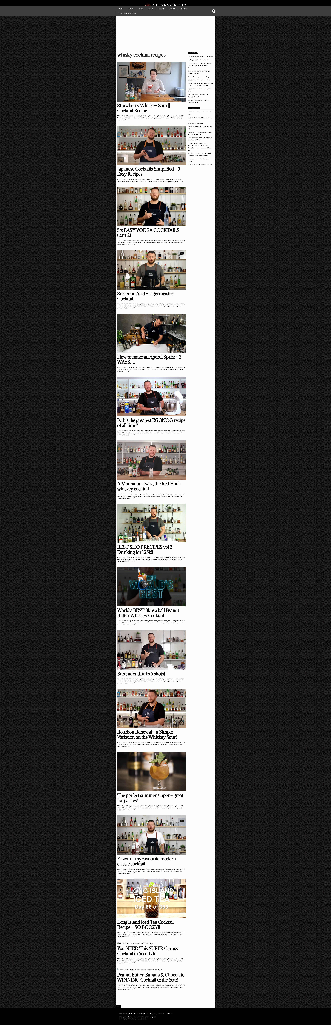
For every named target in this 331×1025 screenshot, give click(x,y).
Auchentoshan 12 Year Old (203, 164)
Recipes (172, 9)
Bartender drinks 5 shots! (141, 674)
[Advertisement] (165, 33)
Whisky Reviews (126, 242)
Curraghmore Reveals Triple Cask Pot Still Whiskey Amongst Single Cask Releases (200, 65)
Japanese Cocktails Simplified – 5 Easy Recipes (148, 171)
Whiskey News (140, 116)
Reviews (121, 9)
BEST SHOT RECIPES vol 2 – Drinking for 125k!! (146, 549)
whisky (153, 118)
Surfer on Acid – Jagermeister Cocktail (145, 296)
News (141, 9)
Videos (134, 118)
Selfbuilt (190, 164)
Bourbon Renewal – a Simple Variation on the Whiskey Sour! (147, 734)
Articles (131, 9)
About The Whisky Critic (125, 1013)
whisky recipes (175, 181)
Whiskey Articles (131, 116)
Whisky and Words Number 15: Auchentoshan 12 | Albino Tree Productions (198, 145)
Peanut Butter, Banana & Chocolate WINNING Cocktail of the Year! (150, 977)
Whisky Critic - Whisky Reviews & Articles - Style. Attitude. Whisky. (136, 1017)
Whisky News (167, 116)
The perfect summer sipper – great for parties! (150, 797)
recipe (125, 118)
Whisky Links (169, 1013)
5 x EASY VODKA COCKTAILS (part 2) (148, 232)
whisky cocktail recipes (171, 118)
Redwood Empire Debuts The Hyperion (200, 56)
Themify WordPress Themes (139, 1019)
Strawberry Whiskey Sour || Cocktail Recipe (143, 108)
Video (124, 116)
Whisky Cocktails (158, 116)
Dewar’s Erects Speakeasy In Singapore (200, 77)
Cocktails (161, 9)
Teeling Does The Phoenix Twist (198, 60)
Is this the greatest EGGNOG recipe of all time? (151, 422)
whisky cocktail (160, 118)
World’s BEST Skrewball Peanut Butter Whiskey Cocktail (148, 612)
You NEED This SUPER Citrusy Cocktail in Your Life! (147, 950)
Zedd (118, 116)
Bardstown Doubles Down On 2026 (199, 80)
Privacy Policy (153, 1013)
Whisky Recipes (176, 116)
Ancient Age (199, 123)
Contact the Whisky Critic (127, 14)
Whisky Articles (149, 116)
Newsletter (183, 9)
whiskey (139, 118)
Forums (150, 9)
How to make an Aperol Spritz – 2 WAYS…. (149, 359)
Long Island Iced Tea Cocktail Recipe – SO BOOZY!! (145, 924)
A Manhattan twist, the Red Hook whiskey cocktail (149, 486)
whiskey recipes (146, 118)
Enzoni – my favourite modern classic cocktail (146, 861)
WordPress (128, 1019)
